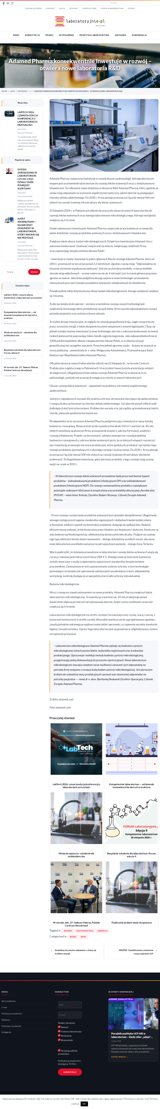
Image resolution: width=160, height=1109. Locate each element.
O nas (4, 1007)
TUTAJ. (72, 1063)
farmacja (103, 931)
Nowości (64, 1027)
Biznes (73, 937)
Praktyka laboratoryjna (71, 1031)
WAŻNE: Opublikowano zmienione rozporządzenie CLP (136, 952)
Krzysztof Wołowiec (25, 133)
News (83, 937)
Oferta (131, 8)
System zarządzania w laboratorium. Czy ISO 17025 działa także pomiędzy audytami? (27, 179)
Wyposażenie (66, 1040)
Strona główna (33, 8)
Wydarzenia (66, 1036)
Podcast (73, 8)
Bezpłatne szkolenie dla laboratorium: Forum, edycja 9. (22, 351)
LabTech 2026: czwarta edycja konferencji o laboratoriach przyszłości (28, 118)
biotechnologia (85, 931)
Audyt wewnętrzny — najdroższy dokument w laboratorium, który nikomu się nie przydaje (28, 228)
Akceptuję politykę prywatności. (68, 1052)
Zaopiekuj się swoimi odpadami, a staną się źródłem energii (75, 952)
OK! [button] (84, 1104)
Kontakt (50, 8)
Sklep (62, 8)
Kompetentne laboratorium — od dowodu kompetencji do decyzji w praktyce (20, 315)
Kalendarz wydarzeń (11, 1026)
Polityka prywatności (12, 1013)
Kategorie (6, 1032)
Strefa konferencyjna (112, 8)
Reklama (6, 1020)
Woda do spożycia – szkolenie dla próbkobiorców (20, 334)
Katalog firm (89, 8)
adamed (68, 931)
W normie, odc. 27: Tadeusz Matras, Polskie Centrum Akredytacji (21, 368)
